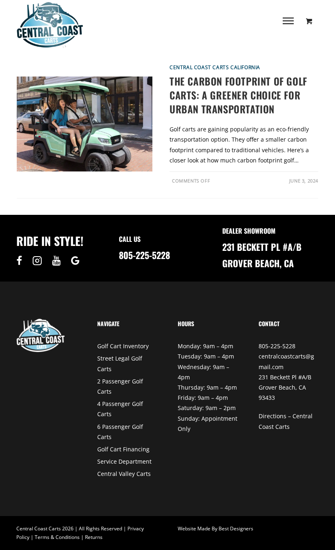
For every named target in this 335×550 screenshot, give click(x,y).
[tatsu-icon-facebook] (21, 261)
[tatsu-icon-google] (75, 261)
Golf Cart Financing (123, 449)
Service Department (124, 461)
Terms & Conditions (57, 537)
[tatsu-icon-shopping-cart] (309, 21)
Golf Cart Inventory (123, 346)
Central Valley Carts (124, 474)
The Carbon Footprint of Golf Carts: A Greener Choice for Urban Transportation (238, 95)
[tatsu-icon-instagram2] (39, 261)
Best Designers (236, 528)
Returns (94, 537)
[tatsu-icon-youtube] (58, 261)
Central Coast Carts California (215, 67)
